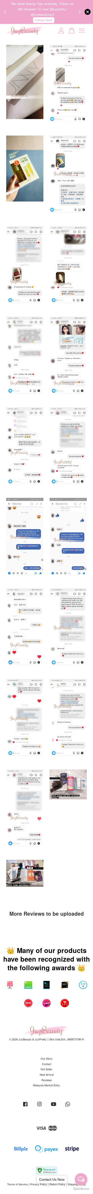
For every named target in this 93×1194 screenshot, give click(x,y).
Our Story (47, 1058)
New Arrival (47, 1074)
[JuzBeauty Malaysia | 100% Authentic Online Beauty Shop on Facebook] (25, 1106)
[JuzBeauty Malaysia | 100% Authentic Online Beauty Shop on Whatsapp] (67, 1106)
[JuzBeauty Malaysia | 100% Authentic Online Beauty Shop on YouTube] (53, 1106)
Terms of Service (17, 1184)
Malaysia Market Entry (46, 1085)
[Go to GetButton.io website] (81, 1189)
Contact (46, 1064)
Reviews (46, 1080)
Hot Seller (46, 1069)
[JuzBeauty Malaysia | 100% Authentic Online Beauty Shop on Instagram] (39, 1106)
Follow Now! (43, 20)
